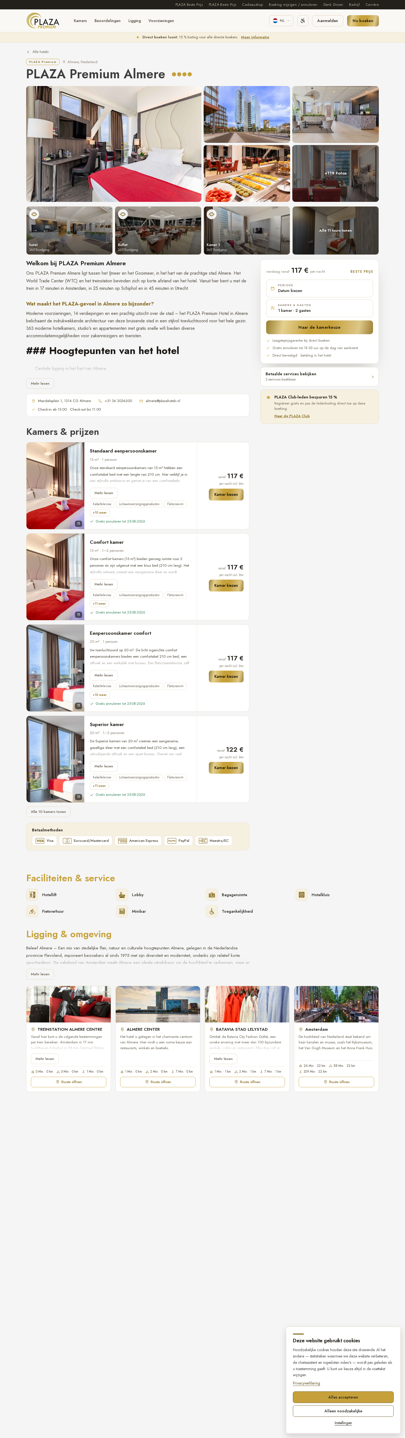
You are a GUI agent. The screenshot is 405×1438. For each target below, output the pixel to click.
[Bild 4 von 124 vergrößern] (247, 173)
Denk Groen (333, 4)
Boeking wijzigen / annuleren (293, 4)
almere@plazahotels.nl (163, 400)
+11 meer (99, 603)
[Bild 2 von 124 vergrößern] (247, 114)
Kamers (80, 20)
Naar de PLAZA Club (292, 416)
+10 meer (100, 512)
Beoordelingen (107, 20)
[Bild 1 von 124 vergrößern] (113, 144)
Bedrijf (354, 4)
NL (282, 20)
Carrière (372, 4)
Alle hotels (40, 51)
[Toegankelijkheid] (302, 20)
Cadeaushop (252, 4)
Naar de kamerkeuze (319, 327)
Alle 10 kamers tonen (48, 811)
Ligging (134, 20)
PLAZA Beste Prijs (189, 4)
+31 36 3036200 (118, 400)
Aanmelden (327, 20)
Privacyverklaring (306, 1383)
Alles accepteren (343, 1397)
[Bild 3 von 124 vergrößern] (335, 114)
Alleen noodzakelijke (343, 1411)
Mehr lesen (40, 383)
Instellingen (343, 1423)
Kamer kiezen (226, 494)
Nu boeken (363, 20)
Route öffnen (71, 1081)
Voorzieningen (161, 20)
